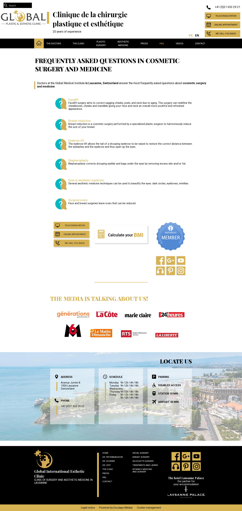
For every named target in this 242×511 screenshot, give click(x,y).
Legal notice (88, 507)
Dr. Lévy (106, 465)
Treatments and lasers (145, 465)
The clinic (78, 43)
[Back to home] (23, 24)
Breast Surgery (141, 457)
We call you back (226, 33)
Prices (144, 43)
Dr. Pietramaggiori (112, 457)
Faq (162, 43)
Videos (179, 43)
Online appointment (226, 24)
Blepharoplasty (78, 160)
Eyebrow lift (76, 140)
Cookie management (149, 507)
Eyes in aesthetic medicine (86, 180)
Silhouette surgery (143, 461)
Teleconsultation (225, 16)
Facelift (73, 99)
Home (105, 453)
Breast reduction (79, 121)
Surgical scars (78, 200)
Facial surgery (141, 453)
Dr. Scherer (108, 461)
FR (191, 35)
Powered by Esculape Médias (116, 507)
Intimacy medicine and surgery (142, 470)
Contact (200, 43)
